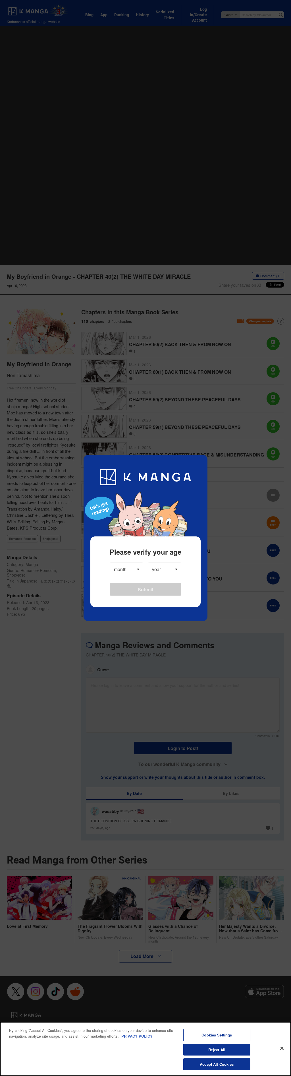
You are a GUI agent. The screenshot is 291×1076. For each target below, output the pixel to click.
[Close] (282, 1048)
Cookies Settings (216, 1035)
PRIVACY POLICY (137, 1036)
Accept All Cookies (217, 1064)
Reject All (216, 1049)
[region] (145, 1049)
